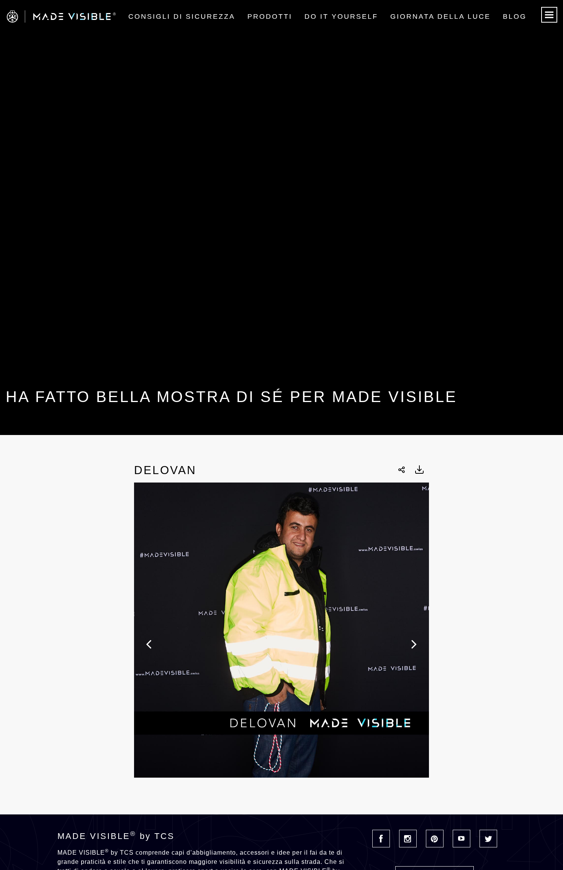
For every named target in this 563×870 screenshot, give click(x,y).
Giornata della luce (440, 16)
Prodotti (269, 16)
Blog (515, 16)
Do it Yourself (341, 16)
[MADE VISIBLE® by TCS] (113, 16)
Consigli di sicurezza (181, 16)
